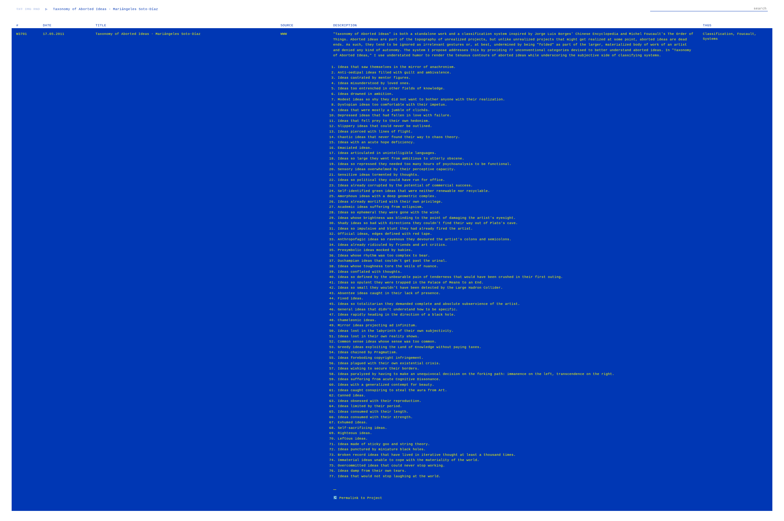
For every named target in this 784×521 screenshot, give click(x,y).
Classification (718, 34)
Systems (710, 39)
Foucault (745, 34)
